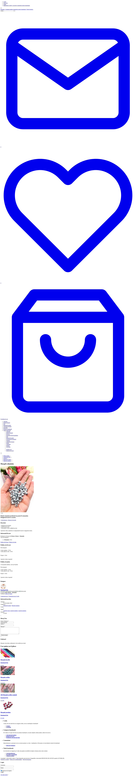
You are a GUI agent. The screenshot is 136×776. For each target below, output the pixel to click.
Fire (4, 424)
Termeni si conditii (5, 759)
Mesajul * (3, 626)
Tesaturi (8, 440)
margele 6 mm (6, 610)
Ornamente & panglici (11, 439)
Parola (2, 767)
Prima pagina (6, 455)
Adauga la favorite (12, 520)
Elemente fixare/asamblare (12, 435)
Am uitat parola (4, 774)
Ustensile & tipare (7, 426)
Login (4, 1)
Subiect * (3, 623)
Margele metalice (7, 460)
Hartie (7, 443)
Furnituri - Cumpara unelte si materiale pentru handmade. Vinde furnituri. (17, 9)
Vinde (4, 4)
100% (8, 593)
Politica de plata (12, 542)
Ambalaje (8, 444)
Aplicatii (5, 421)
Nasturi (7, 445)
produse (5, 458)
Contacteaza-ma (4, 596)
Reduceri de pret (10, 450)
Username (3, 765)
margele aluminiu (22, 610)
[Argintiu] (3, 608)
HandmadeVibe (6, 457)
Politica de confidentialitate (16, 759)
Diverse (8, 434)
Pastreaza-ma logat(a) (7, 770)
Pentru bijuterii (6, 422)
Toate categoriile (7, 430)
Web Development (27, 759)
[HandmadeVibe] (3, 588)
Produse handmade (7, 429)
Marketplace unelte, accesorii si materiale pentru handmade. (16, 5)
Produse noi (9, 449)
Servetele (5, 427)
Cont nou (5, 3)
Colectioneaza (4, 520)
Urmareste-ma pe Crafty (13, 596)
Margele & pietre (7, 425)
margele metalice (14, 610)
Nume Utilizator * (5, 621)
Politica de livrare (4, 542)
